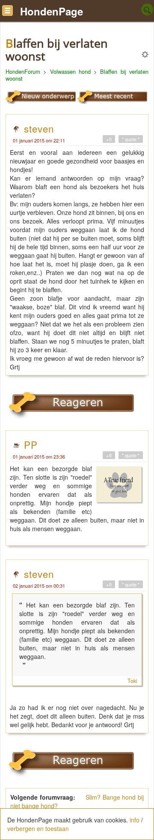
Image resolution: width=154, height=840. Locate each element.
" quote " (130, 139)
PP (31, 444)
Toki (132, 681)
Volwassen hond (70, 71)
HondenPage (51, 11)
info (134, 820)
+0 (109, 139)
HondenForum (23, 71)
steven (39, 128)
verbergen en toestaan (38, 828)
